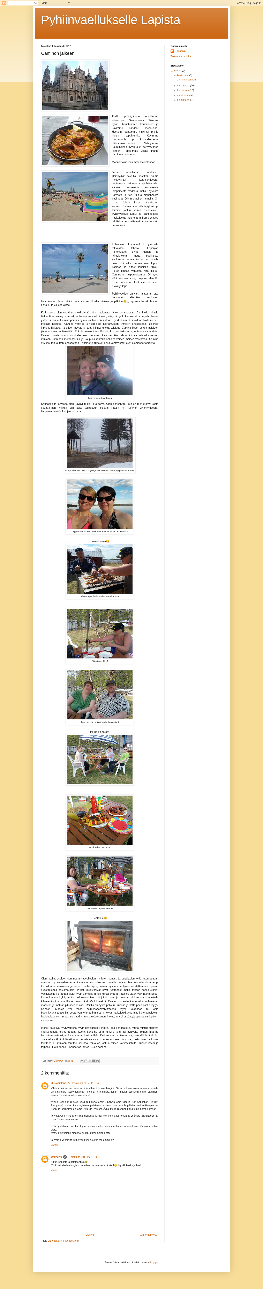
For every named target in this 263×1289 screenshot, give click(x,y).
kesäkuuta (183, 75)
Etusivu (90, 1234)
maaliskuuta (184, 95)
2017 (177, 71)
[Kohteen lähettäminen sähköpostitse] (82, 1061)
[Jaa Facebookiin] (94, 1061)
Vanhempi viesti (148, 1234)
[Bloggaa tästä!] (86, 1061)
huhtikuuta (183, 90)
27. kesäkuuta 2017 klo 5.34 (83, 1083)
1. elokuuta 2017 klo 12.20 (83, 1157)
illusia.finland (58, 1083)
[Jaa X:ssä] (90, 1061)
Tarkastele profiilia (181, 56)
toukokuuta (183, 85)
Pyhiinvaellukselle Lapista (110, 20)
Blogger (153, 1262)
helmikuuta (183, 100)
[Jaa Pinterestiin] (98, 1061)
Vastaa (55, 1145)
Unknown (56, 1157)
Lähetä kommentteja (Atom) (63, 1240)
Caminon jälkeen (186, 79)
